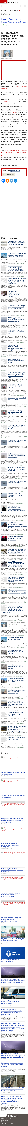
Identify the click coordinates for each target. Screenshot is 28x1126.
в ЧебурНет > (6, 25)
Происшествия (13, 22)
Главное (4, 19)
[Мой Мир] (15, 181)
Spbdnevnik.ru (15, 171)
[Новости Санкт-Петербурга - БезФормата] (9, 2)
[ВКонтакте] (3, 181)
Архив (11, 19)
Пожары (23, 22)
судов (14, 112)
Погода (4, 22)
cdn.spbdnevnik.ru (8, 58)
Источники (18, 19)
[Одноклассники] (7, 181)
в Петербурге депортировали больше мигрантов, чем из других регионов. (14, 152)
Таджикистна (5, 101)
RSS (12, 1123)
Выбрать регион (5, 1121)
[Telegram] (11, 181)
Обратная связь (5, 1120)
